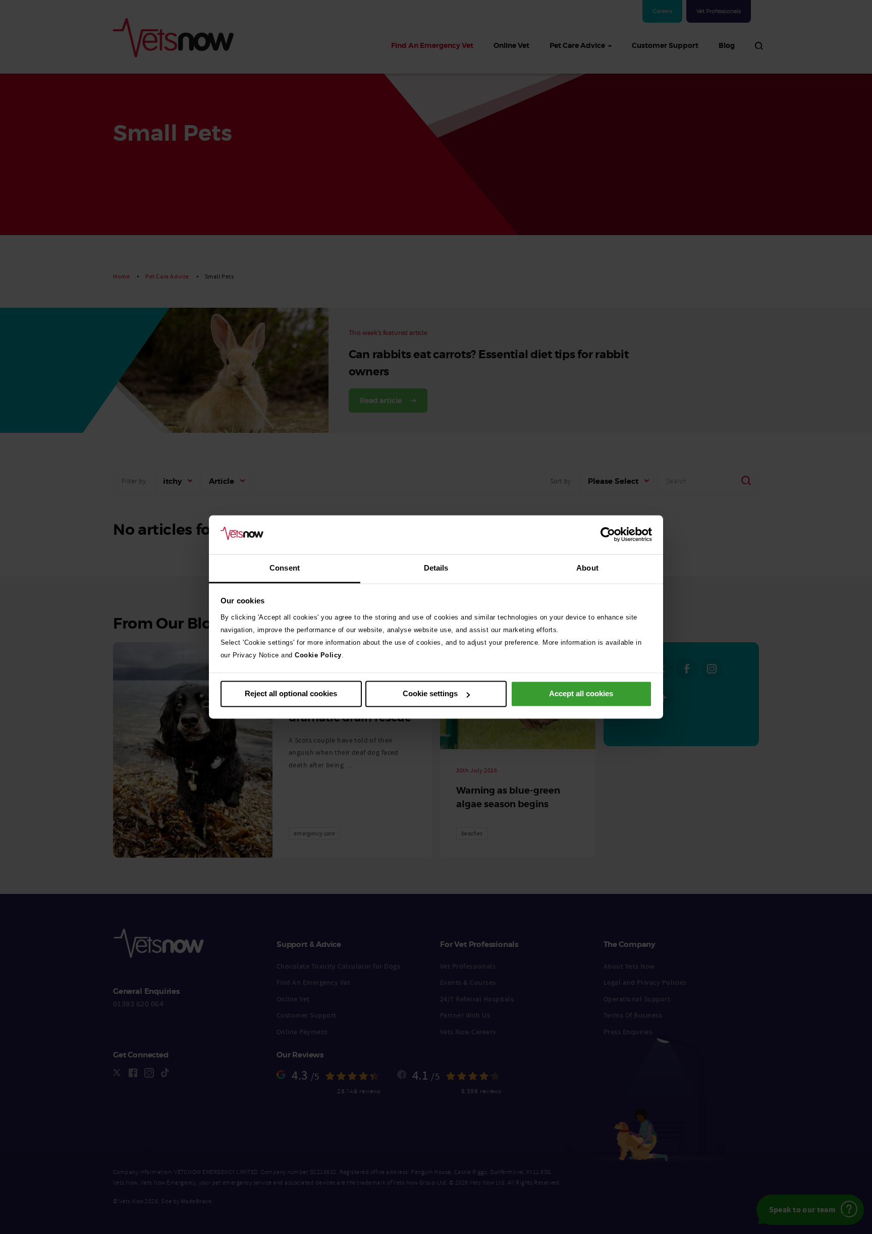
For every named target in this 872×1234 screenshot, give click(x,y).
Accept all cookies (581, 694)
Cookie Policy (318, 655)
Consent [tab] (284, 568)
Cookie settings (430, 694)
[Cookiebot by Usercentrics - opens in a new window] (608, 534)
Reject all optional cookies (291, 694)
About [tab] (587, 568)
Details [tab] (436, 568)
